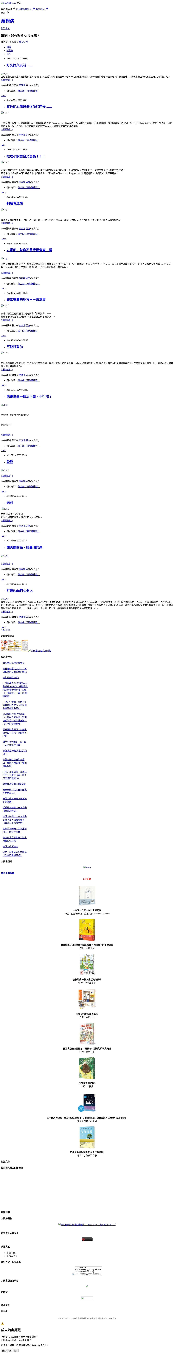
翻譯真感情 (15, 203)
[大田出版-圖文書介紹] (40, 650)
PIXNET (67, 1318)
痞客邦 (22, 85)
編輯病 (7, 21)
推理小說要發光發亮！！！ (26, 156)
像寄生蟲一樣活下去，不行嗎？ (29, 396)
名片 (9, 54)
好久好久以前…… (20, 65)
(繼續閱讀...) (7, 80)
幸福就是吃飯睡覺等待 (13, 663)
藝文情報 (23, 42)
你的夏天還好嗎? (11, 677)
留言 (28, 85)
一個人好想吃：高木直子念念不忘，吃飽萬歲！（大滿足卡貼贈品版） (15, 819)
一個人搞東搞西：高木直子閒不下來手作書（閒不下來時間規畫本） (15, 775)
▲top (3, 95)
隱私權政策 (102, 1318)
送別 (10, 502)
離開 (15, 1351)
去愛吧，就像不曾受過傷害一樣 (29, 250)
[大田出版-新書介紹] (15, 650)
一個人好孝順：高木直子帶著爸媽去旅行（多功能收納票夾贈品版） (15, 705)
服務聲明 (112, 1318)
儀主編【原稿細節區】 (29, 91)
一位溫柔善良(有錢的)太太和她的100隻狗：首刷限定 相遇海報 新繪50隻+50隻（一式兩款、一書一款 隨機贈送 (15, 689)
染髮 (10, 462)
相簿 (9, 47)
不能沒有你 (15, 347)
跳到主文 (5, 28)
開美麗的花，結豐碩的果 (24, 547)
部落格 (10, 50)
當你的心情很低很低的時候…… (29, 106)
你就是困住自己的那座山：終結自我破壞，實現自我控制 (15, 762)
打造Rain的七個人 (20, 590)
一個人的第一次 (10, 846)
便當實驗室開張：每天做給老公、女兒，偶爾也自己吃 (15, 732)
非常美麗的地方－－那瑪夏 (26, 299)
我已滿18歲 (6, 1351)
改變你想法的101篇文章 (14, 784)
